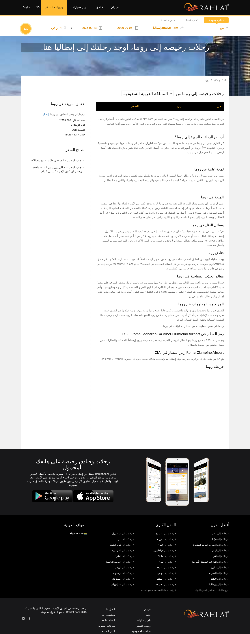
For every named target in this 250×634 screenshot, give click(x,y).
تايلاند (219, 578)
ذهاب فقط (192, 20)
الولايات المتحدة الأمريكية (209, 561)
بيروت (165, 539)
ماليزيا (218, 567)
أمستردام (122, 578)
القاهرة (165, 533)
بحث (25, 28)
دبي (124, 539)
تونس (165, 573)
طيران (115, 7)
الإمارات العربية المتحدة (210, 544)
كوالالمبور (164, 550)
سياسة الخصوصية (141, 631)
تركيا (219, 539)
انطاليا (165, 578)
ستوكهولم (121, 584)
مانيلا (166, 556)
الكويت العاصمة (119, 561)
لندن (166, 561)
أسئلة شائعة (108, 620)
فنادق (99, 7)
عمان (166, 544)
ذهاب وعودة (216, 20)
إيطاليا (216, 80)
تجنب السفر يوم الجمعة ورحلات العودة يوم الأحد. (56, 160)
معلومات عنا (108, 614)
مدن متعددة (168, 20)
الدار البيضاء (120, 550)
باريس (123, 567)
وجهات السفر (54, 7)
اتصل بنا (110, 609)
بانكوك (123, 556)
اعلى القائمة (108, 631)
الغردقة (165, 584)
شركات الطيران (106, 625)
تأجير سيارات (79, 7)
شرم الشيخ (121, 544)
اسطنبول (122, 533)
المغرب (218, 573)
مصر (219, 533)
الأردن (219, 556)
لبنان (219, 550)
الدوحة (165, 567)
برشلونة (122, 573)
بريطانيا (218, 584)
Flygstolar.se (77, 533)
